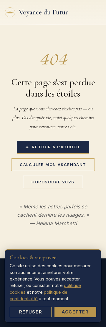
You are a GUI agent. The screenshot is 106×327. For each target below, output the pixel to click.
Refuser (30, 311)
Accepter (75, 311)
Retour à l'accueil (56, 147)
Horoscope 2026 (53, 182)
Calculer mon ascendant (53, 164)
